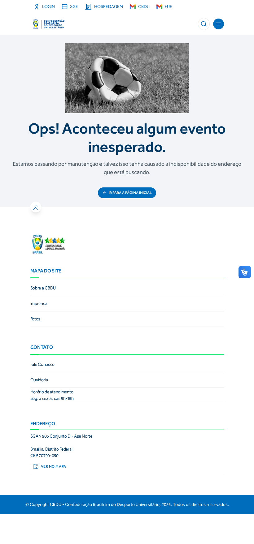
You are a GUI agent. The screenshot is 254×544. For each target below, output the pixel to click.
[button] (204, 24)
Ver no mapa (53, 466)
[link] (127, 288)
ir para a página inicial (130, 193)
